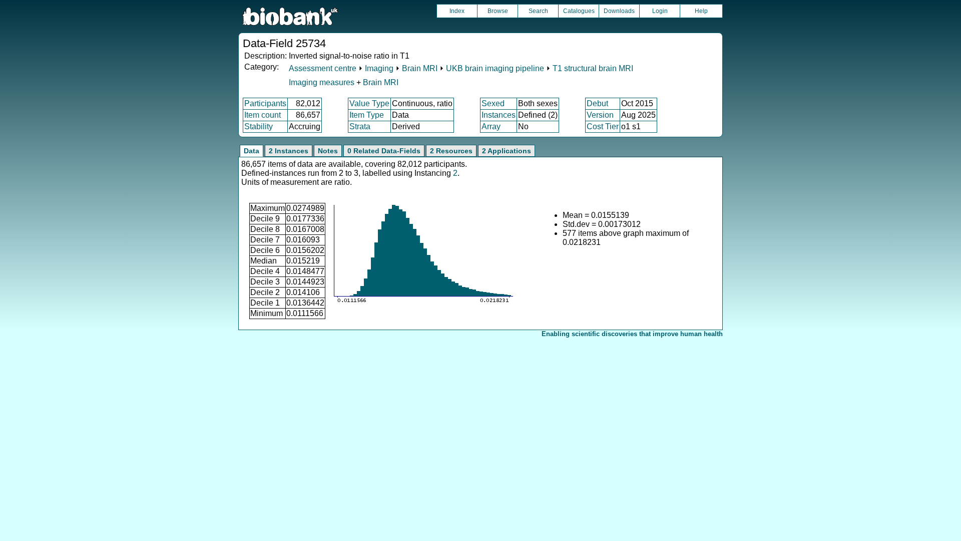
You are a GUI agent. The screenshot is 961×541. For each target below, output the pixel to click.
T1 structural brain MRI (593, 68)
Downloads (619, 11)
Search (538, 11)
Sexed (493, 103)
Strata (359, 126)
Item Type (366, 115)
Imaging (379, 68)
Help (701, 11)
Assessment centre (322, 68)
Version (600, 115)
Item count (262, 115)
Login (660, 11)
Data (251, 151)
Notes (328, 151)
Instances (499, 115)
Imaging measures (322, 82)
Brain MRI (419, 68)
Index (456, 11)
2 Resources (451, 151)
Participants (265, 103)
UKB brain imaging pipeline (495, 68)
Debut (597, 103)
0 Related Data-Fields (383, 151)
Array (491, 126)
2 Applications (506, 151)
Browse (498, 11)
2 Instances (288, 151)
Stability (258, 126)
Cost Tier (603, 126)
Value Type (369, 103)
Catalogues (579, 11)
